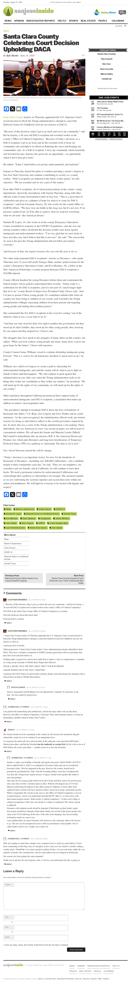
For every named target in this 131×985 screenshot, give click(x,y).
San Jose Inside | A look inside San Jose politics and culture (33, 965)
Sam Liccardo (106, 69)
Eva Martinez (12, 518)
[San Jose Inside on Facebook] (122, 2)
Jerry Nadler (11, 523)
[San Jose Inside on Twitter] (119, 2)
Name (9, 917)
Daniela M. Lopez (13, 514)
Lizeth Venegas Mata (59, 523)
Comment (7, 884)
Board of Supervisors (25, 509)
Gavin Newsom (29, 518)
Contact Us (78, 979)
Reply (9, 623)
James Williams (62, 518)
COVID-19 (60, 509)
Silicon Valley (106, 74)
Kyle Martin (12, 55)
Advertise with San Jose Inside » (108, 88)
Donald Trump (70, 514)
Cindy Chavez (45, 509)
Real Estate (88, 20)
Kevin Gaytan (28, 523)
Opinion (19, 20)
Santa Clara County (13, 117)
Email (9, 927)
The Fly (61, 20)
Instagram (106, 979)
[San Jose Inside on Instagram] (126, 2)
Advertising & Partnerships (65, 979)
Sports (73, 20)
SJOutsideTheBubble (17, 599)
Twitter (100, 979)
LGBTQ (42, 523)
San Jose (106, 64)
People (103, 20)
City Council (106, 59)
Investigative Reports (40, 20)
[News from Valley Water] (110, 11)
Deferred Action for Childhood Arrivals (42, 514)
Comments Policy (50, 979)
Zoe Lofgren (57, 527)
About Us (41, 979)
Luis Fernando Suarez (15, 527)
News (8, 20)
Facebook (93, 979)
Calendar (118, 20)
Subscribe (86, 979)
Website (7, 937)
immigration (46, 518)
